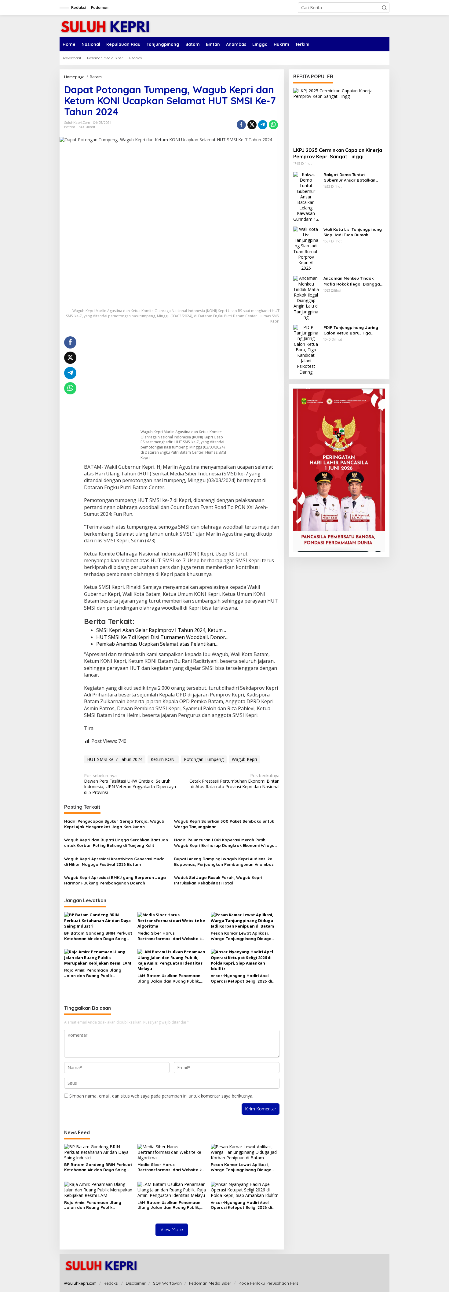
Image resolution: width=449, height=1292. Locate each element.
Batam (69, 127)
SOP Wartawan (167, 1283)
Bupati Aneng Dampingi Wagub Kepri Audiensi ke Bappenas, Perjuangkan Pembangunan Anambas (224, 861)
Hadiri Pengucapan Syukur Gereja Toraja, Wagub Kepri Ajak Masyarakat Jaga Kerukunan (114, 824)
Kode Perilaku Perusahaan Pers (268, 1283)
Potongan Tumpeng (204, 759)
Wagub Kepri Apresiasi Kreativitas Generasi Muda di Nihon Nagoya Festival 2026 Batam (114, 861)
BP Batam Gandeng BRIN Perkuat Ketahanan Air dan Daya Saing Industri (98, 936)
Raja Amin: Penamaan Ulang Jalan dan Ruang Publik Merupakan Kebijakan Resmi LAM (97, 973)
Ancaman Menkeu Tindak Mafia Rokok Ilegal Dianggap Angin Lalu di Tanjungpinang (353, 281)
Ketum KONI (163, 759)
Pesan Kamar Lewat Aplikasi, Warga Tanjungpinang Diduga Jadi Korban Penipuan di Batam (243, 936)
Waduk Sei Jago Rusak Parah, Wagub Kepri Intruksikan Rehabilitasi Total (218, 880)
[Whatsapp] (273, 124)
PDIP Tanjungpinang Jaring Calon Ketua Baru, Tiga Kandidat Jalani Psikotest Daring (350, 330)
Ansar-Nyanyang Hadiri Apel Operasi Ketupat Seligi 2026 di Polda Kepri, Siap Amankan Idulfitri (241, 978)
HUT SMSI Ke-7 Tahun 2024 (114, 759)
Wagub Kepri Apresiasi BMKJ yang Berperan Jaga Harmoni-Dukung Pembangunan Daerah (115, 880)
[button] (384, 7)
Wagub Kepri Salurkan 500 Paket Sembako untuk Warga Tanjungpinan (224, 824)
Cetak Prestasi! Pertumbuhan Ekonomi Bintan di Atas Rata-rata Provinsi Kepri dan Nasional (234, 781)
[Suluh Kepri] (105, 26)
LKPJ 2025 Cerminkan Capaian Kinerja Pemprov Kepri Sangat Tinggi (337, 153)
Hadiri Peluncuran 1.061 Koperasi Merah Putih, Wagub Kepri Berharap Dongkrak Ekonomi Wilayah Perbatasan (225, 842)
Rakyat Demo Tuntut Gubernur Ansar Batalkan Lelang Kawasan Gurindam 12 (353, 177)
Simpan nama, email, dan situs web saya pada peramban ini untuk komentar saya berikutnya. (161, 1096)
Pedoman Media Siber (210, 1283)
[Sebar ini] (241, 124)
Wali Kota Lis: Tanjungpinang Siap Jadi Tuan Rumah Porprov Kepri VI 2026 (352, 232)
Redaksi (111, 1283)
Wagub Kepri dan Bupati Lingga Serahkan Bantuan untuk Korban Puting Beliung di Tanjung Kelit (116, 842)
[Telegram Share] (262, 124)
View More (171, 1229)
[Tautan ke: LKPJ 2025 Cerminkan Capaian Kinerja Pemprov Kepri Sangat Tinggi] (339, 115)
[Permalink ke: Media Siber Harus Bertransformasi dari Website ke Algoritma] (171, 920)
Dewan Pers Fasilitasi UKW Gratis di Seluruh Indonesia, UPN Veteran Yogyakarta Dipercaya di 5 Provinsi (130, 784)
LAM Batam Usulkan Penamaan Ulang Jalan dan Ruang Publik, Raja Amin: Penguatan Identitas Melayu (169, 978)
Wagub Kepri (244, 759)
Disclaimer (136, 1283)
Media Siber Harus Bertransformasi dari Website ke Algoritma (170, 936)
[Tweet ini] (252, 124)
